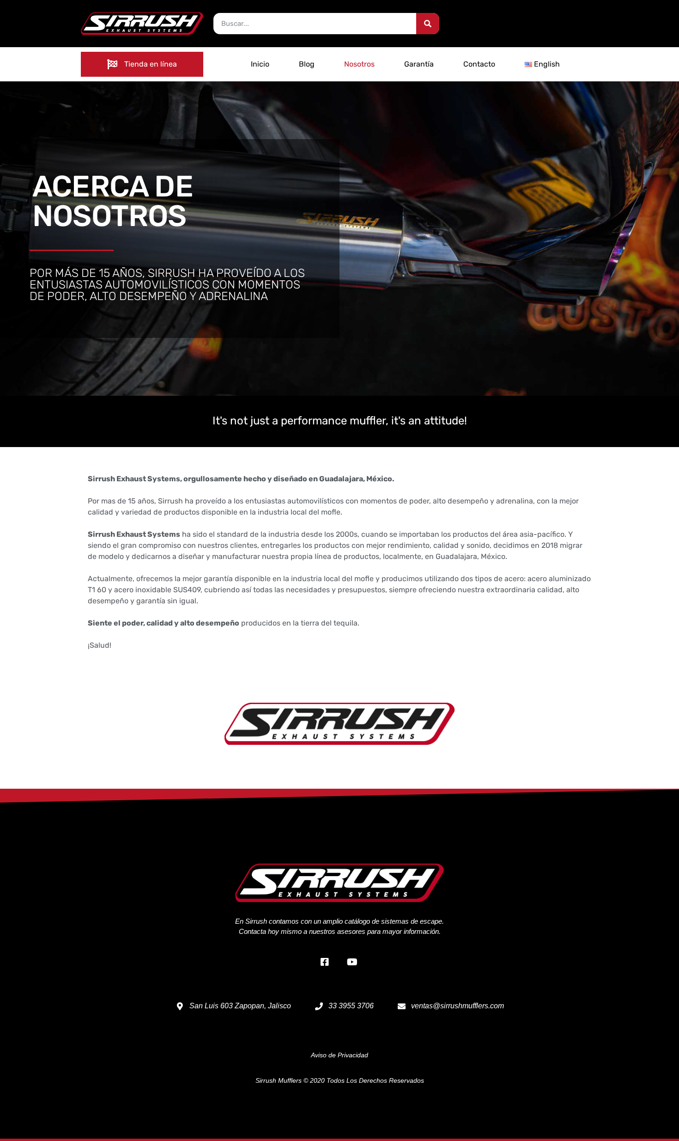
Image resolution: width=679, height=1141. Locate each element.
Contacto (479, 64)
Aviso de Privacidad (339, 1055)
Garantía (419, 64)
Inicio (260, 64)
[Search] (427, 23)
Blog (307, 64)
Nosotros (359, 64)
